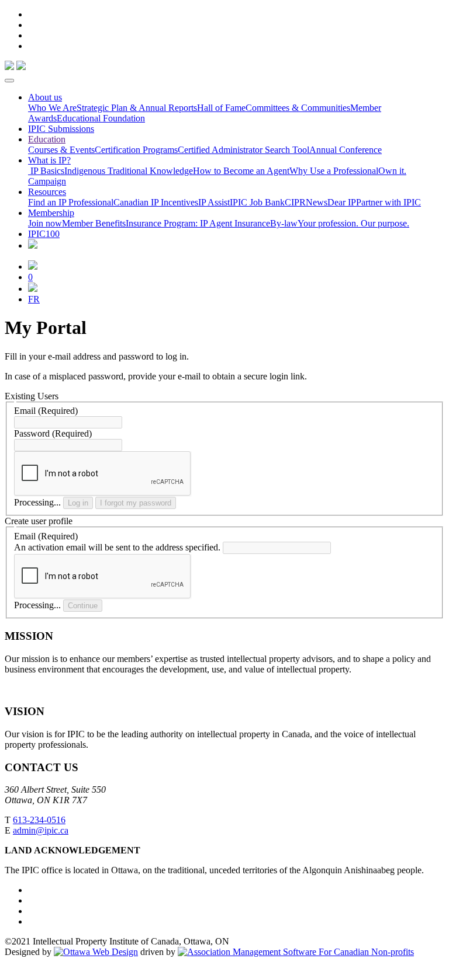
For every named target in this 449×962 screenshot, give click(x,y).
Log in (78, 503)
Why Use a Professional (333, 171)
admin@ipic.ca (40, 830)
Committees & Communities (298, 108)
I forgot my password (135, 503)
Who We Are (52, 108)
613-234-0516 (39, 820)
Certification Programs (136, 150)
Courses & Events (61, 150)
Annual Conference (345, 150)
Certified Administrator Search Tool (243, 150)
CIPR (295, 202)
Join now (45, 223)
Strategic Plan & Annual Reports (137, 108)
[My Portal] (32, 266)
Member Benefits (94, 223)
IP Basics (46, 171)
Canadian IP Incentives (155, 202)
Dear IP (341, 202)
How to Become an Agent (241, 171)
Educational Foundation (101, 118)
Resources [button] (47, 192)
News (316, 202)
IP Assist (214, 202)
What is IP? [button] (49, 160)
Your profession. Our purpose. (353, 223)
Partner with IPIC (388, 202)
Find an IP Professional (70, 202)
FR (34, 299)
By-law (284, 223)
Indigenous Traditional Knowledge (128, 171)
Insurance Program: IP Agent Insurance (198, 223)
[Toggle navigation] (9, 80)
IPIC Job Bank (257, 202)
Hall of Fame (221, 108)
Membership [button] (51, 213)
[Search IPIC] (32, 289)
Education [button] (46, 139)
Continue (83, 605)
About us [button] (45, 97)
